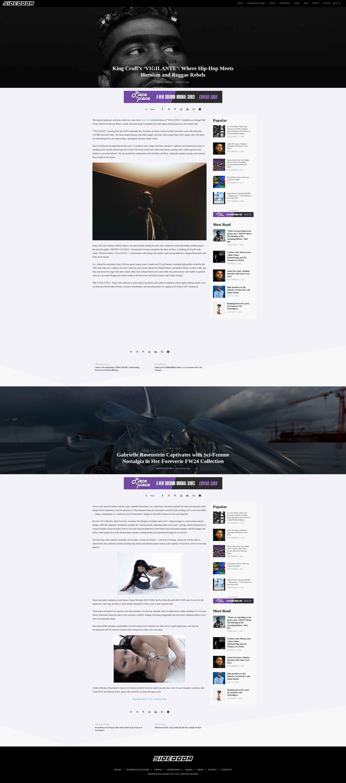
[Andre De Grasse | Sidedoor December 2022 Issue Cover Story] (219, 148)
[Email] (193, 109)
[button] (334, 3)
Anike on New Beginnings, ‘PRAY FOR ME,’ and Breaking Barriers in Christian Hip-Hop (117, 368)
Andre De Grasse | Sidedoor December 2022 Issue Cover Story (237, 146)
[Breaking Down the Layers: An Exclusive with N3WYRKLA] (219, 308)
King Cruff (145, 120)
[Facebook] (162, 109)
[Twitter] (169, 109)
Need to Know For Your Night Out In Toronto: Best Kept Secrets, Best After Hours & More (238, 163)
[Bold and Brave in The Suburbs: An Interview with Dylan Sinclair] (219, 292)
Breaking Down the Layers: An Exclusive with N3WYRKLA (238, 306)
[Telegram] (200, 109)
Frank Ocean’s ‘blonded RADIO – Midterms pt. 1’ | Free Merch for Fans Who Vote (239, 195)
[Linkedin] (187, 109)
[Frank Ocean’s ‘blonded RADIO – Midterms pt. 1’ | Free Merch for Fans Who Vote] (219, 198)
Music (173, 62)
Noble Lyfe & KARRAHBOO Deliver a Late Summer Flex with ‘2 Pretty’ (178, 368)
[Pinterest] (175, 109)
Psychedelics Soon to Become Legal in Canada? (238, 178)
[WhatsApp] (181, 109)
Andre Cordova (165, 82)
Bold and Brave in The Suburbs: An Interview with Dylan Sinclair (238, 290)
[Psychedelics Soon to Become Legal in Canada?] (219, 182)
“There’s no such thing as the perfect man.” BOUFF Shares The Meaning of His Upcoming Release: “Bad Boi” (239, 236)
